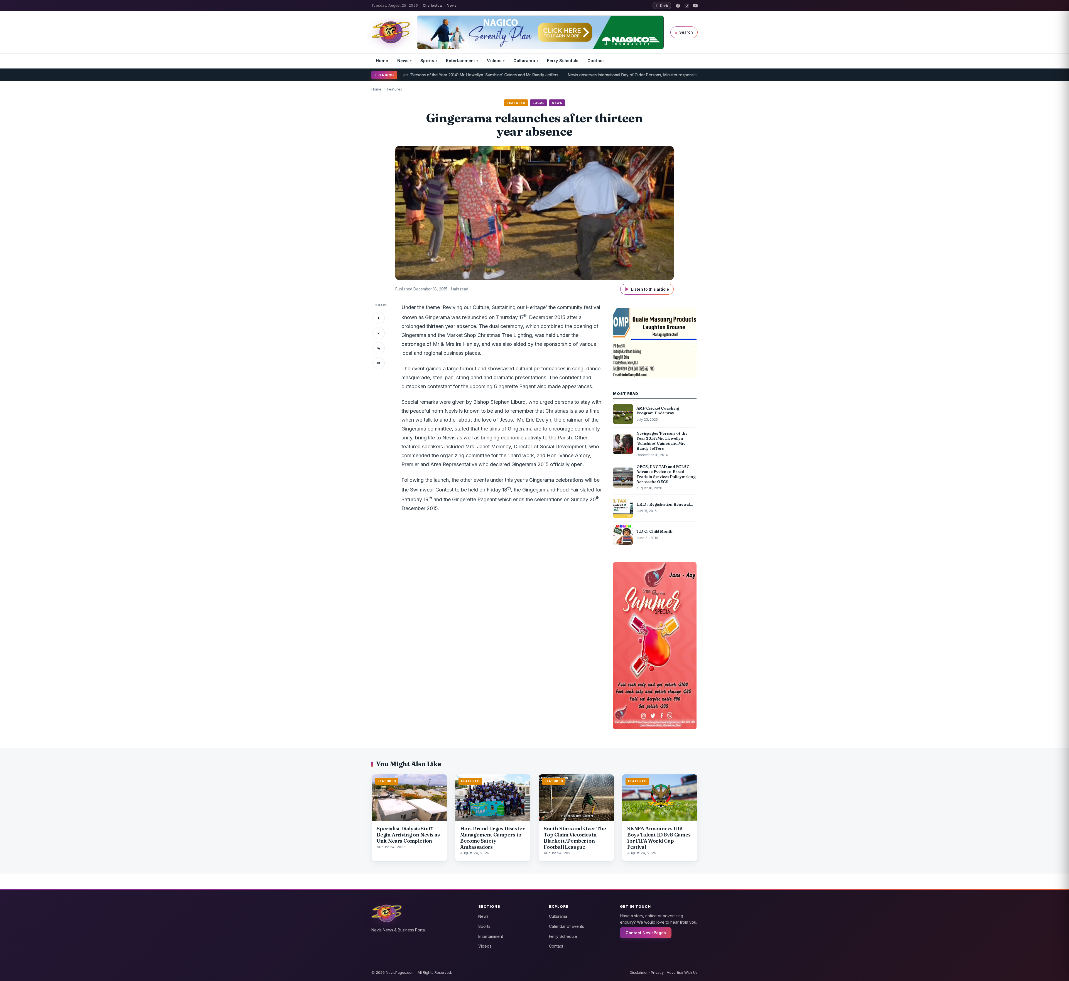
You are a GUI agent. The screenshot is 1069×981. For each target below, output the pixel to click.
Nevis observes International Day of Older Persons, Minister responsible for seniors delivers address (619, 74)
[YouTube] (695, 5)
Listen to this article (647, 289)
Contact (595, 60)
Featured (395, 89)
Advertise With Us (682, 972)
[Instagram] (686, 5)
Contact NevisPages (646, 932)
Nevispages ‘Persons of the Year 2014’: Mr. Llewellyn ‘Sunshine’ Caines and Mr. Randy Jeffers (432, 74)
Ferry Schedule (562, 60)
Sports (427, 60)
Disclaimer (639, 972)
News (403, 60)
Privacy (657, 972)
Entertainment (460, 60)
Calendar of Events (566, 926)
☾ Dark (662, 5)
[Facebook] (678, 5)
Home (382, 60)
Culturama (524, 60)
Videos (494, 60)
